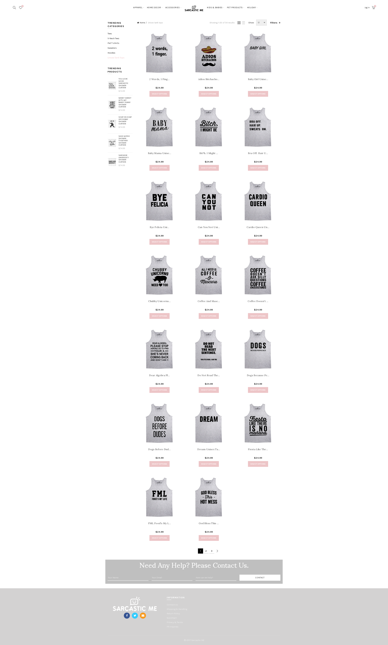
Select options (159, 94)
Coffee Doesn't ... (258, 301)
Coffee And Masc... (209, 301)
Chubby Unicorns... (159, 301)
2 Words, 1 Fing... (159, 79)
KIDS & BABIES (214, 7)
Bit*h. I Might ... (208, 153)
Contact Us (172, 604)
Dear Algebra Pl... (159, 375)
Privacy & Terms (175, 622)
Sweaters (112, 48)
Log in (367, 7)
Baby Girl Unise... (258, 79)
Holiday (251, 7)
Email (143, 616)
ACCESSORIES (172, 7)
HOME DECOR (154, 7)
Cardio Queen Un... (258, 227)
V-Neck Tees (113, 38)
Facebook (127, 616)
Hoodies (111, 53)
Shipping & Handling (177, 609)
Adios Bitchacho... (208, 79)
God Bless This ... (209, 523)
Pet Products (235, 7)
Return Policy (173, 613)
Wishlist (22, 6)
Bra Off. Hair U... (258, 153)
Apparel (137, 7)
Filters (273, 22)
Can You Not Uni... (209, 227)
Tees (110, 33)
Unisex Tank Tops (116, 57)
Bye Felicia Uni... (159, 227)
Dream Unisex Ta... (208, 449)
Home (142, 23)
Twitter (135, 616)
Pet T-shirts (113, 43)
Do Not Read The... (208, 375)
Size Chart (172, 618)
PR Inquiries (172, 626)
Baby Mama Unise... (159, 153)
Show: (251, 22)
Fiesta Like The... (258, 449)
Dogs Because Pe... (258, 375)
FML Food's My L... (159, 523)
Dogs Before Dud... (159, 449)
